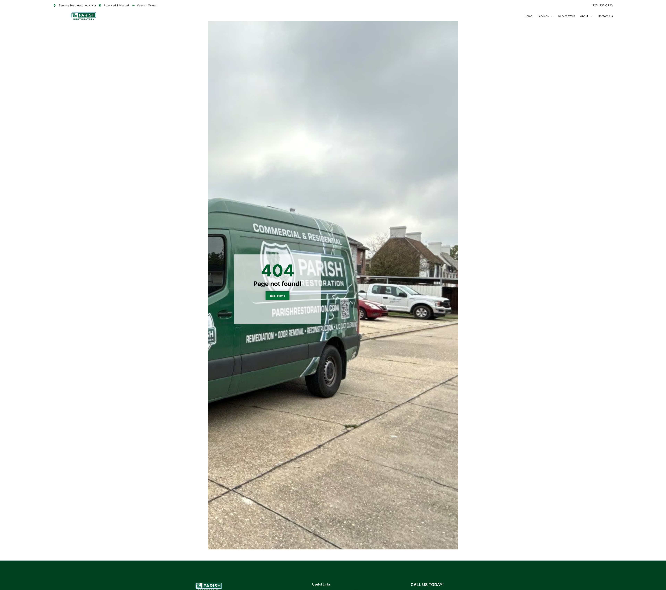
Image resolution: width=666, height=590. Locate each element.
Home (528, 16)
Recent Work (566, 16)
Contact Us (605, 16)
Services (543, 16)
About (584, 16)
